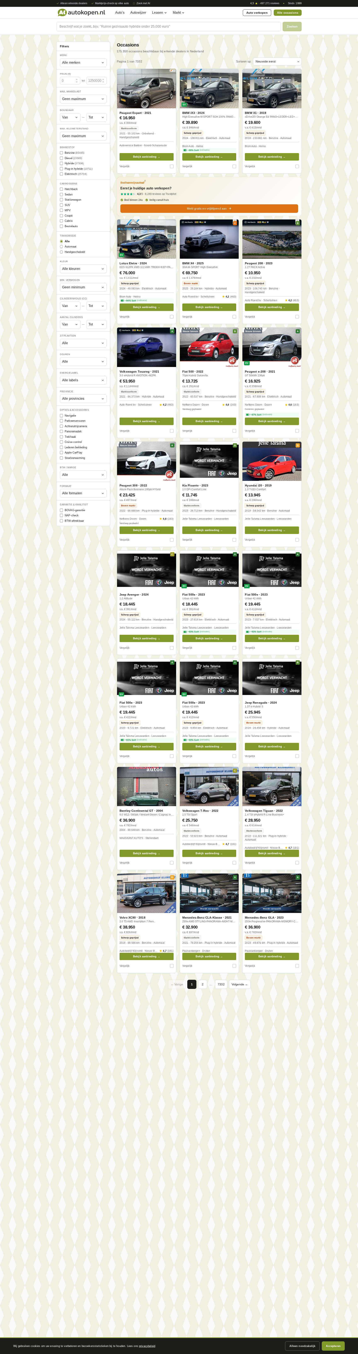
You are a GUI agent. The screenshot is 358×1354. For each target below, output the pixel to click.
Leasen (157, 12)
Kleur (64, 261)
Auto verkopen (257, 12)
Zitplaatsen (68, 335)
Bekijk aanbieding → (146, 156)
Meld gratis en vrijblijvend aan (207, 208)
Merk (63, 55)
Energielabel (69, 373)
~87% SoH (261, 414)
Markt (177, 12)
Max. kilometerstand (74, 128)
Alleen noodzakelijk (302, 1346)
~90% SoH (198, 150)
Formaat (66, 486)
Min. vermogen (70, 280)
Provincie (66, 391)
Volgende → (240, 984)
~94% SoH (136, 300)
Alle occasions (287, 12)
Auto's (120, 12)
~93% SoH (198, 631)
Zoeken (292, 26)
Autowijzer (138, 12)
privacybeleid (147, 1346)
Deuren (65, 354)
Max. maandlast (70, 91)
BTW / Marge (68, 467)
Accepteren (333, 1346)
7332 (221, 984)
